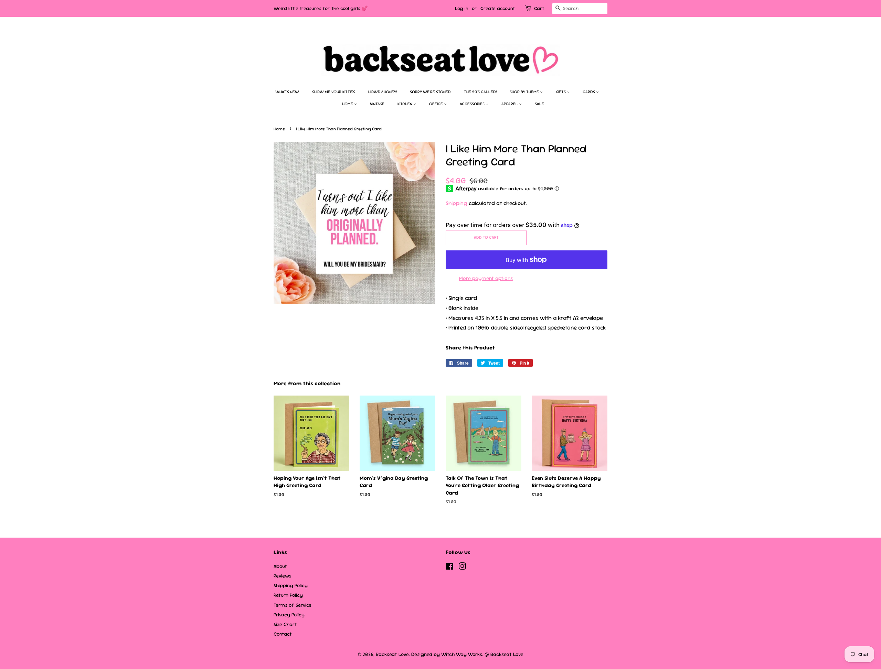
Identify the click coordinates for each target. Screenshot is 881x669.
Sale (539, 104)
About (280, 566)
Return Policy (288, 595)
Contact (283, 634)
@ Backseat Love (504, 654)
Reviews (282, 576)
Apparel (510, 104)
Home (348, 104)
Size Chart (285, 624)
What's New (287, 92)
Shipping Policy (291, 585)
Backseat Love (392, 654)
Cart (539, 8)
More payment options (486, 278)
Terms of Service (292, 605)
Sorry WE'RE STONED (430, 92)
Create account (497, 8)
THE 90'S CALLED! (480, 92)
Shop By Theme (525, 92)
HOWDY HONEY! (382, 92)
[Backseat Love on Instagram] (462, 567)
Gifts (561, 92)
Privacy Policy (289, 615)
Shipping (456, 203)
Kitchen (405, 104)
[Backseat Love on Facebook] (450, 567)
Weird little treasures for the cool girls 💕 (321, 8)
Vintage (377, 104)
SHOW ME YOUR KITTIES (333, 92)
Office (436, 104)
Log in (461, 8)
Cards (589, 92)
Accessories (473, 104)
